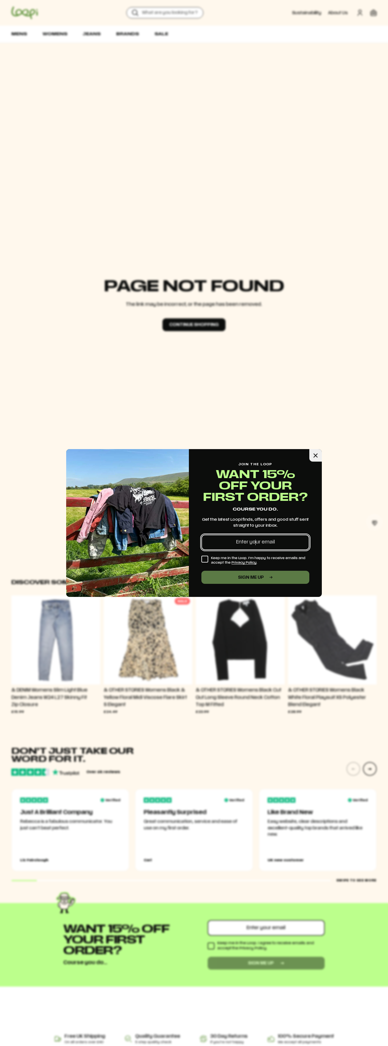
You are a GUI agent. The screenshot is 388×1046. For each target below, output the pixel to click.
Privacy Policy (243, 562)
